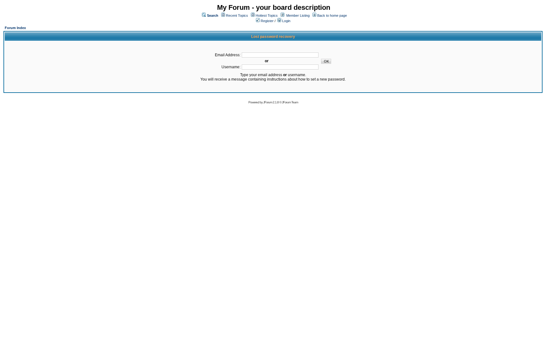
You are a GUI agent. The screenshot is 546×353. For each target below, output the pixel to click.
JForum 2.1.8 (271, 102)
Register (267, 21)
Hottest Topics (267, 15)
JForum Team (290, 102)
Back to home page (332, 15)
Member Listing (298, 15)
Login (285, 21)
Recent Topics (237, 15)
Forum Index (15, 28)
